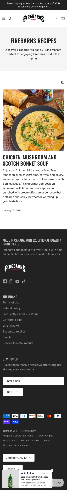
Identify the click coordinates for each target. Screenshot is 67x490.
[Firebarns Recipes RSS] (62, 82)
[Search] (11, 18)
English (10, 469)
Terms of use (11, 302)
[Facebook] (5, 281)
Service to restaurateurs (18, 343)
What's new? (11, 325)
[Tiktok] (24, 281)
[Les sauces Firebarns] (33, 18)
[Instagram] (11, 281)
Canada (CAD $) (16, 457)
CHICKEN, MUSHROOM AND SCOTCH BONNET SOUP (30, 160)
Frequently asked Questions (20, 314)
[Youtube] (17, 281)
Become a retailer (14, 331)
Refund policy (11, 308)
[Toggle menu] (4, 18)
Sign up (12, 392)
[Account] (55, 18)
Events (7, 337)
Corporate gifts (12, 319)
